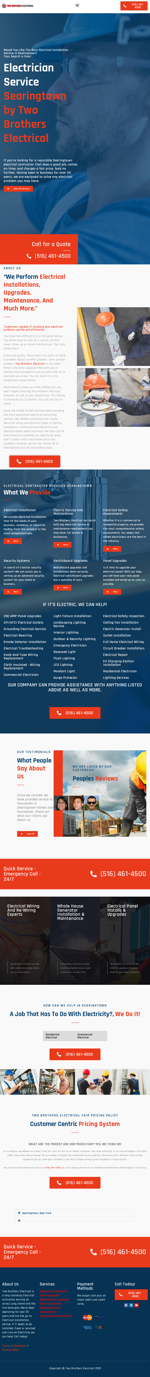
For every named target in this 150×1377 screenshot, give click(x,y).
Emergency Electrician (70, 645)
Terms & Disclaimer (14, 1346)
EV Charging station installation (118, 663)
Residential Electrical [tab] (53, 1036)
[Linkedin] (131, 1305)
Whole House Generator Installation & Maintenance (71, 912)
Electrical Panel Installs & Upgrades (122, 910)
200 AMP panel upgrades (22, 616)
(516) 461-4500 (53, 1167)
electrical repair (115, 655)
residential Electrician (120, 671)
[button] (77, 5)
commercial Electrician (21, 675)
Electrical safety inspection (123, 616)
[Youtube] (136, 1305)
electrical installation (20, 510)
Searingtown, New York (36, 1213)
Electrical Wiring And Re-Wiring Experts (23, 910)
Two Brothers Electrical (29, 364)
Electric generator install (122, 629)
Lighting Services (116, 678)
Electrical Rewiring (18, 635)
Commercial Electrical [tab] (84, 1036)
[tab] (61, 803)
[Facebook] (126, 1305)
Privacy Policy (10, 1350)
